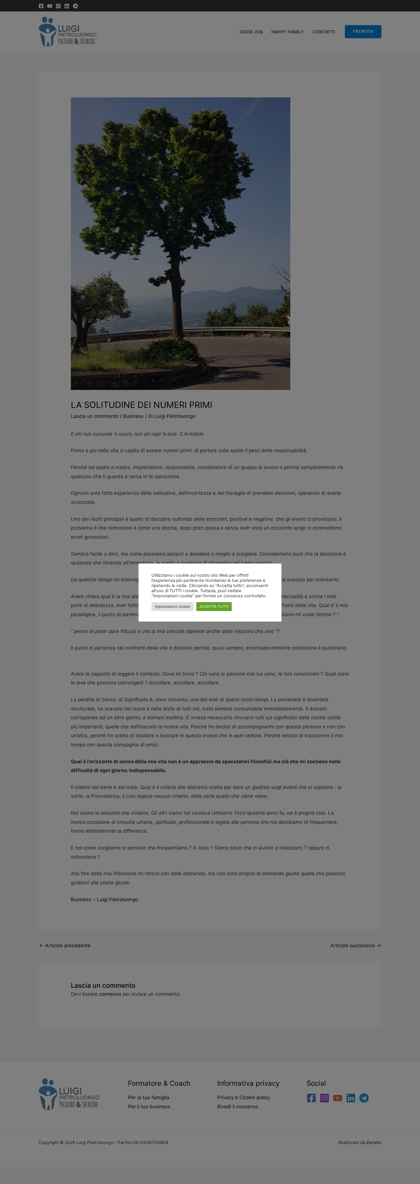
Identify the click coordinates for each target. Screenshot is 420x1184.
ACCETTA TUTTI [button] (214, 606)
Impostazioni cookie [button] (172, 606)
